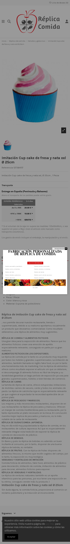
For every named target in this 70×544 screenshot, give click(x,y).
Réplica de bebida (39, 272)
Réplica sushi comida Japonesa (43, 274)
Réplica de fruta (9, 272)
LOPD (36, 287)
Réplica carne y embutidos (12, 269)
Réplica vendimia (39, 277)
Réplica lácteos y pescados (42, 266)
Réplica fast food (10, 277)
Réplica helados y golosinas (13, 274)
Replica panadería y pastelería (13, 266)
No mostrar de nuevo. (59, 248)
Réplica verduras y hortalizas (42, 269)
